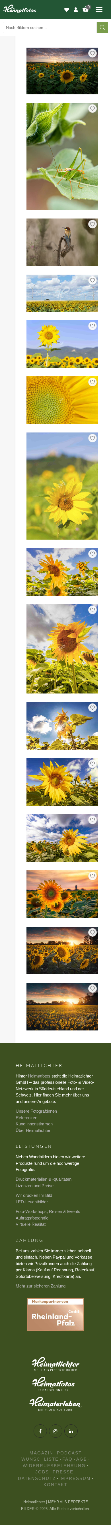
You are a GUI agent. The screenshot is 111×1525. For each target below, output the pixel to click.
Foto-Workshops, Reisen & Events (48, 1211)
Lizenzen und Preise (35, 1185)
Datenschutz (37, 1478)
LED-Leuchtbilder (32, 1201)
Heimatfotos (39, 1076)
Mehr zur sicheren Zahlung (40, 1286)
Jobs (42, 1471)
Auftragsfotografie (32, 1218)
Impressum (75, 1478)
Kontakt (55, 1484)
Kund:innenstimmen (34, 1123)
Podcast (69, 1452)
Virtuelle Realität (31, 1224)
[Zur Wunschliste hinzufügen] (92, 53)
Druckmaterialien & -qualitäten (43, 1179)
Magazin (41, 1452)
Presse (63, 1471)
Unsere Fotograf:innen (36, 1111)
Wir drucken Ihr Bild (34, 1195)
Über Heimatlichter (33, 1130)
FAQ (67, 1459)
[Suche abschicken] (102, 27)
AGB (81, 1459)
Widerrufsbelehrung (54, 1465)
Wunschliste (40, 1459)
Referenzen (26, 1117)
